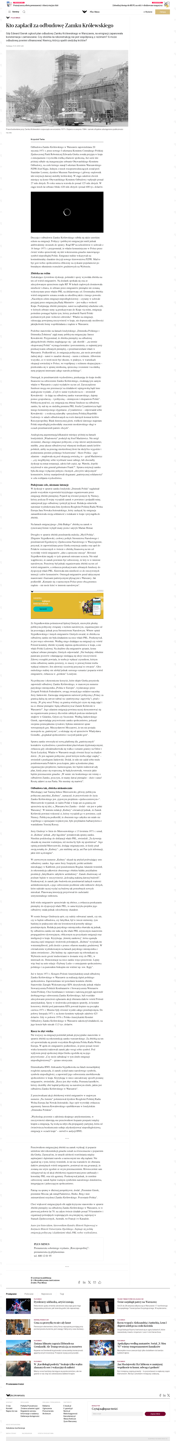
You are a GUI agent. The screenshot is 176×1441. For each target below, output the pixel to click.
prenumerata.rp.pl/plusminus (49, 1252)
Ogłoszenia (47, 1408)
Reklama (46, 1406)
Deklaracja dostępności (30, 1416)
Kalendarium (27, 1433)
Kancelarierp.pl (70, 1416)
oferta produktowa (45, 1433)
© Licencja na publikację (41, 1278)
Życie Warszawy (70, 1421)
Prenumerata (48, 1411)
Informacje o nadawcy (30, 1414)
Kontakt (9, 1408)
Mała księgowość (70, 1414)
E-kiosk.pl (67, 1406)
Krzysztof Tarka (38, 139)
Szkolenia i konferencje (15, 1428)
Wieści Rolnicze (70, 1419)
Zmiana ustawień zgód (30, 1408)
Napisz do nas (11, 1411)
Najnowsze (46, 1294)
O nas (8, 1406)
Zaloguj (163, 12)
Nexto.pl (67, 1411)
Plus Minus (95, 12)
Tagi (62, 1294)
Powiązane (11, 1294)
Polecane (29, 1294)
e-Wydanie (148, 12)
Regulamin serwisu (28, 1411)
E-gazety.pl (68, 1408)
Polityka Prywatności (29, 1406)
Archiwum (47, 1414)
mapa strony (11, 1433)
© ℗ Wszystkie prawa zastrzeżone (45, 1280)
